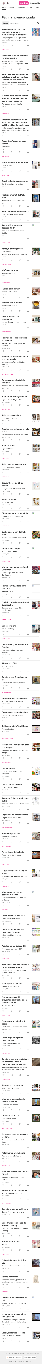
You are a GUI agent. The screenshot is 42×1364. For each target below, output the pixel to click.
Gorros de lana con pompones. (14, 322)
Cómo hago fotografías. (11, 1043)
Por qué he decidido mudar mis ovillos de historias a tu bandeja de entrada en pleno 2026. (15, 83)
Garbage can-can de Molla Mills (14, 533)
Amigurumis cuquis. (11, 548)
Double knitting (9, 626)
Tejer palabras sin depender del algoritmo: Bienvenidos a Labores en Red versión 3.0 (15, 77)
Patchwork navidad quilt (13, 1153)
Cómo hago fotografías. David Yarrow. (13, 1039)
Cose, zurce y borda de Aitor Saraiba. (13, 651)
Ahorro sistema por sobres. (14, 1190)
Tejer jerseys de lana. (10, 418)
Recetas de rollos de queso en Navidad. (13, 344)
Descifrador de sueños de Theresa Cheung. (15, 1229)
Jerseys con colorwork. (10, 1088)
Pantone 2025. (7, 591)
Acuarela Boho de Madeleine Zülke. (15, 804)
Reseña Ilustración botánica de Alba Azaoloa (15, 57)
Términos (23, 1353)
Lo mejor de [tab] (14, 23)
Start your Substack (15, 1357)
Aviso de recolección (33, 1353)
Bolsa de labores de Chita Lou (14, 1261)
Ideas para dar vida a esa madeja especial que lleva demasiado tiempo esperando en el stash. (14, 1068)
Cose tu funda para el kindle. (13, 1212)
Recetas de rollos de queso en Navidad (14, 339)
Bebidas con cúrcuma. (10, 305)
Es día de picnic (9, 499)
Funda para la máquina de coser (14, 1022)
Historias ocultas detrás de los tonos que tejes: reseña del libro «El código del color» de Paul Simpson (15, 122)
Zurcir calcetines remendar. (15, 181)
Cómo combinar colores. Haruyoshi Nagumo (13, 930)
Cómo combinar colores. (11, 935)
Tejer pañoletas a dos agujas (15, 211)
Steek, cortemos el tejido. (14, 1333)
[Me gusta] (3, 69)
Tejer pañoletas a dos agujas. (13, 214)
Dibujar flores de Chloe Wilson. (14, 488)
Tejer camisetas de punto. (11, 467)
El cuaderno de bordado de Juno (14, 872)
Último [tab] (5, 23)
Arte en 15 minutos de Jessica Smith (12, 226)
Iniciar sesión (35, 3)
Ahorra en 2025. (8, 666)
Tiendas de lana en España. (12, 104)
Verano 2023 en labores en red (14, 1299)
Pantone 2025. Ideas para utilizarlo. (14, 587)
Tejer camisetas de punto (14, 464)
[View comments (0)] (11, 45)
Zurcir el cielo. (7, 165)
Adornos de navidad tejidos (15, 698)
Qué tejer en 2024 (10, 1115)
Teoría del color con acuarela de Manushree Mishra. (15, 966)
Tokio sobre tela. (8, 729)
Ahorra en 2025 (9, 663)
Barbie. (4, 1244)
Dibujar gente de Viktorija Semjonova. (12, 772)
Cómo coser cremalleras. (11, 918)
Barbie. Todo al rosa (11, 1241)
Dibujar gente (8, 768)
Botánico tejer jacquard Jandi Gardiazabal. (13, 609)
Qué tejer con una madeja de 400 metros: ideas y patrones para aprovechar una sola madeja (15, 1062)
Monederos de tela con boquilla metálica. (14, 899)
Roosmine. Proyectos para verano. (14, 142)
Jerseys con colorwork (12, 1085)
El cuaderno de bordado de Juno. (14, 876)
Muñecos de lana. (8, 273)
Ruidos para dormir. (11, 289)
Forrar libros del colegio (13, 852)
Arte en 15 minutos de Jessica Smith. (13, 232)
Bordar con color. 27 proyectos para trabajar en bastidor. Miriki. (14, 1000)
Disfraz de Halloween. (10, 787)
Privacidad (15, 1353)
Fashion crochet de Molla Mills (13, 196)
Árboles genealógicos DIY (14, 946)
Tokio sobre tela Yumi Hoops (15, 726)
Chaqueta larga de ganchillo (15, 513)
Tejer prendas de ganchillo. (12, 399)
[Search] (38, 23)
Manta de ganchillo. (9, 836)
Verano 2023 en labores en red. (14, 1303)
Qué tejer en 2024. (9, 1118)
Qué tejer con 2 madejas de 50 (14, 678)
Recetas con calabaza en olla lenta (15, 430)
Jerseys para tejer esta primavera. (12, 250)
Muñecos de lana (10, 270)
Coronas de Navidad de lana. (15, 712)
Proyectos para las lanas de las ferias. (15, 1135)
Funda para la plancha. (12, 983)
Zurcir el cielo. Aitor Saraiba (15, 162)
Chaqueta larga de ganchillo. (13, 516)
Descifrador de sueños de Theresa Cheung (14, 1224)
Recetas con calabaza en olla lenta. (15, 435)
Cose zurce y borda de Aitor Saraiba (15, 645)
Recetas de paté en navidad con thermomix (15, 357)
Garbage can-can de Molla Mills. (14, 537)
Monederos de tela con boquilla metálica (12, 893)
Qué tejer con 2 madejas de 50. (14, 683)
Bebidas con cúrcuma (12, 303)
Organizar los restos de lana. (13, 817)
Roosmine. (6, 146)
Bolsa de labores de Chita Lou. (13, 1266)
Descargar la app (30, 1357)
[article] (21, 37)
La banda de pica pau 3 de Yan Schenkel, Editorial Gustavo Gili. (14, 1321)
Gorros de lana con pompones (10, 317)
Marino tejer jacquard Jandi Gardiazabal (15, 568)
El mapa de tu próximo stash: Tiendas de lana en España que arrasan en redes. (15, 98)
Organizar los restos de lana (15, 815)
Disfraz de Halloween (12, 784)
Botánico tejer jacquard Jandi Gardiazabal (15, 603)
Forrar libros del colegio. (11, 855)
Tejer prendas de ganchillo (14, 396)
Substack (12, 1361)
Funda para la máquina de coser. (14, 1027)
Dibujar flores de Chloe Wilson (12, 484)
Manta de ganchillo (11, 833)
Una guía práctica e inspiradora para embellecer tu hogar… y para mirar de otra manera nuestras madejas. (15, 39)
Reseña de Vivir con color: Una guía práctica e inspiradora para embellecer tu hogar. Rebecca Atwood (15, 32)
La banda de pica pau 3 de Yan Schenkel (14, 1315)
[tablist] (11, 23)
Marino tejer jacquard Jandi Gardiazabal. (12, 574)
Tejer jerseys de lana (11, 415)
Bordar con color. (8, 1005)
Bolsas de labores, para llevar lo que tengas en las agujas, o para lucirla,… (14, 1280)
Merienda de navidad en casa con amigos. (15, 751)
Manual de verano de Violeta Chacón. (15, 1173)
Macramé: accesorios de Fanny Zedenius (13, 1100)
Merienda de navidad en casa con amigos (15, 746)
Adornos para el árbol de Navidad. (13, 381)
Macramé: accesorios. (10, 1105)
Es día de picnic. (8, 502)
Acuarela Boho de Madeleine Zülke (15, 799)
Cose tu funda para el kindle (15, 1209)
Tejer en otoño (8, 445)
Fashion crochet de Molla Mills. (14, 200)
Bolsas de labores (10, 1277)
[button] (3, 7)
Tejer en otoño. (7, 448)
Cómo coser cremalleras (13, 916)
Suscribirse (24, 3)
